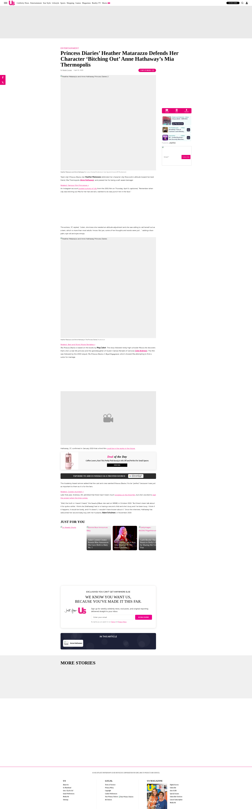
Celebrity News (23, 3)
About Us (66, 785)
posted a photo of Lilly (87, 188)
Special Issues (174, 794)
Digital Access (174, 785)
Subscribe (233, 3)
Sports (62, 3)
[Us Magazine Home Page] (12, 3)
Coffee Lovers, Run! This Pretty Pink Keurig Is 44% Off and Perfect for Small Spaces (117, 460)
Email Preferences (68, 794)
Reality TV (96, 3)
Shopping (70, 3)
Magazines (86, 3)
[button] (242, 3)
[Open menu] (5, 3)
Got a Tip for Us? (68, 791)
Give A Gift (173, 791)
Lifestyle (55, 3)
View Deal (117, 465)
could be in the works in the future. (121, 448)
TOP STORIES (145, 70)
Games (78, 3)
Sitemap (65, 800)
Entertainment (36, 3)
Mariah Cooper (67, 70)
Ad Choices (108, 800)
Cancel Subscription (176, 800)
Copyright (108, 791)
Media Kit (66, 797)
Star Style (47, 3)
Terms (113, 622)
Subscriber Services (176, 797)
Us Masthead (67, 788)
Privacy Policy (122, 622)
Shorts (104, 3)
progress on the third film (125, 495)
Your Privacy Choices (111, 797)
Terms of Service (110, 785)
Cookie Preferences (111, 794)
